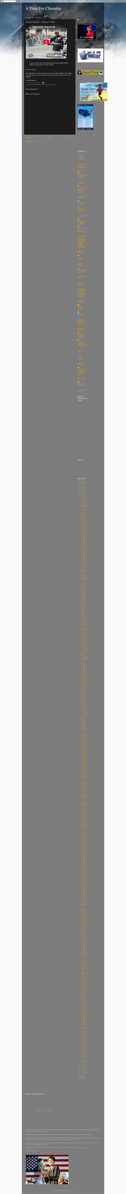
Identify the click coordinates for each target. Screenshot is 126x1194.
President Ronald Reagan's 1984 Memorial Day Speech (83, 520)
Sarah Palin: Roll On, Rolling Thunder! (83, 544)
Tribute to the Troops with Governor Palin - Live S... (83, 1045)
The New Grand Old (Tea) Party (83, 735)
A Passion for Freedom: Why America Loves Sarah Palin (84, 1054)
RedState (80, 314)
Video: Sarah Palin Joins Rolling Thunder (83, 557)
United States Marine (50, 84)
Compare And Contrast (83, 790)
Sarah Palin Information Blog (81, 321)
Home (50, 137)
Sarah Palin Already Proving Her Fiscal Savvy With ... (83, 623)
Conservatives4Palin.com (82, 216)
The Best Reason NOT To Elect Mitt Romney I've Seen (83, 666)
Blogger (71, 1190)
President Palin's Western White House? (83, 720)
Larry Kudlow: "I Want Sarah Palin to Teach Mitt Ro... (84, 564)
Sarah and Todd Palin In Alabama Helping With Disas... (83, 990)
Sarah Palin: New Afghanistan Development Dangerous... (84, 507)
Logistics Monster (80, 263)
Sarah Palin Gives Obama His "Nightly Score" (83, 963)
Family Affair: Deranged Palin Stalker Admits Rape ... (83, 929)
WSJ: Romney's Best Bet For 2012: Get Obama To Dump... (83, 885)
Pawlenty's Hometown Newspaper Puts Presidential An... (83, 743)
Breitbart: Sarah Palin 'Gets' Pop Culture (83, 1038)
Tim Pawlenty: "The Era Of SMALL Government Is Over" (84, 759)
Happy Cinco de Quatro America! (83, 1014)
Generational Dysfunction (81, 222)
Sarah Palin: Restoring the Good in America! (83, 640)
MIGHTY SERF (82, 270)
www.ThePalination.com (82, 390)
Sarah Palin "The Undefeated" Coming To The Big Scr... (83, 711)
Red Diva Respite (80, 307)
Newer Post (29, 137)
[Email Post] (43, 82)
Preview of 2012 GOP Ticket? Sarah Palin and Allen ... (83, 529)
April (82, 1065)
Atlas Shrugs (81, 182)
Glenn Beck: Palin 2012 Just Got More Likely (83, 586)
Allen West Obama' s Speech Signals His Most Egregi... (83, 850)
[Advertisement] (84, 430)
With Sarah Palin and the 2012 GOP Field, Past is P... (83, 938)
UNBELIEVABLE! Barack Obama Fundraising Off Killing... (84, 972)
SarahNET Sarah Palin (81, 329)
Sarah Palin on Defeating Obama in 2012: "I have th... (83, 827)
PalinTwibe (81, 301)
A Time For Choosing (43, 8)
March (82, 1068)
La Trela (80, 257)
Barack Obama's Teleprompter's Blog (82, 189)
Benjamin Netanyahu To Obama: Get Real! (83, 796)
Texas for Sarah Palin (82, 351)
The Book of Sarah (81, 364)
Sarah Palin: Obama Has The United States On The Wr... (83, 767)
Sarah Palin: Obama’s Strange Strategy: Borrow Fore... (83, 599)
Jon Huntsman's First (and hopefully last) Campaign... (83, 676)
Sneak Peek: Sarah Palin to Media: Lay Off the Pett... (83, 842)
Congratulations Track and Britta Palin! (83, 835)
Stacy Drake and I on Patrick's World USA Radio (83, 876)
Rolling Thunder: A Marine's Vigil (83, 571)
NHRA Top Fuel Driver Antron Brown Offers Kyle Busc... (83, 632)
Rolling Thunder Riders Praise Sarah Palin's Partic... (83, 610)
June (82, 492)
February (83, 1070)
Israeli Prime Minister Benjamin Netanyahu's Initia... (84, 812)
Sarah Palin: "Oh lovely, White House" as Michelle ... (83, 921)
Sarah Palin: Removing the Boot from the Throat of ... (83, 893)
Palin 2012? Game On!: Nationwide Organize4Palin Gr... (83, 785)
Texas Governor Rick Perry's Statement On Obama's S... (84, 803)
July (82, 489)
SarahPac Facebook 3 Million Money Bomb (83, 693)
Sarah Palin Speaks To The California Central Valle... (83, 1030)
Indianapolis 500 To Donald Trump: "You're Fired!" (83, 946)
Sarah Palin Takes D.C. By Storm (83, 1061)
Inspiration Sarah (81, 252)
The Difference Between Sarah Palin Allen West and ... (84, 777)
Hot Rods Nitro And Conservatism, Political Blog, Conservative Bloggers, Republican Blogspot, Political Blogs (82, 241)
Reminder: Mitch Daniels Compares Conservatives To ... (84, 912)
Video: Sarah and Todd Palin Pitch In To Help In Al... (83, 981)
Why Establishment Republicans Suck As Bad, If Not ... (84, 903)
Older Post (70, 137)
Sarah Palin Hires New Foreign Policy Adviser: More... (83, 999)
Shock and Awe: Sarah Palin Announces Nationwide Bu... (83, 648)
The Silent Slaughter (83, 513)
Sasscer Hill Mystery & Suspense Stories (82, 343)
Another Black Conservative (81, 175)
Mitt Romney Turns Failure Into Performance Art (83, 868)
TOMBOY (82, 772)
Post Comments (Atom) (38, 141)
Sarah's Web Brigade (81, 335)
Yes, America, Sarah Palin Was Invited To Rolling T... (83, 578)
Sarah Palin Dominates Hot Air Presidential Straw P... (83, 1007)
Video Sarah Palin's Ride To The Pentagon (83, 550)
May (82, 494)
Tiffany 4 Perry (82, 384)
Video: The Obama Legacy (83, 592)
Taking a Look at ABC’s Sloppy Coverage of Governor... (84, 751)
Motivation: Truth (81, 282)
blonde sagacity (82, 196)
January (83, 1073)
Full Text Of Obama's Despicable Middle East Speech (83, 820)
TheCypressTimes (82, 378)
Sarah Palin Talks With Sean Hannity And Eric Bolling (83, 860)
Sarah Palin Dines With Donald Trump (83, 498)
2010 (80, 1075)
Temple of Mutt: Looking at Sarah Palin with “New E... (83, 657)
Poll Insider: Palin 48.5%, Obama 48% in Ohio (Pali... (84, 685)
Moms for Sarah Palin (82, 277)
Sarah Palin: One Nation (83, 616)
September (83, 483)
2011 (80, 481)
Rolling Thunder (41, 84)
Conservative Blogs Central (81, 208)
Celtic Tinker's (82, 202)
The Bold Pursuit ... (80, 356)
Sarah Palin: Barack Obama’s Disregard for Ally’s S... (83, 728)
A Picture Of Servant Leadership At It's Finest (83, 955)
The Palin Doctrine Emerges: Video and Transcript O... (83, 1021)
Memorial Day (32, 84)
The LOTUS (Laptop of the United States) (81, 371)
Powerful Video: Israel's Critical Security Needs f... (83, 702)
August (83, 487)
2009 (80, 1078)
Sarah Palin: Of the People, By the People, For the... (83, 536)
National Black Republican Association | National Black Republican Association (82, 293)
